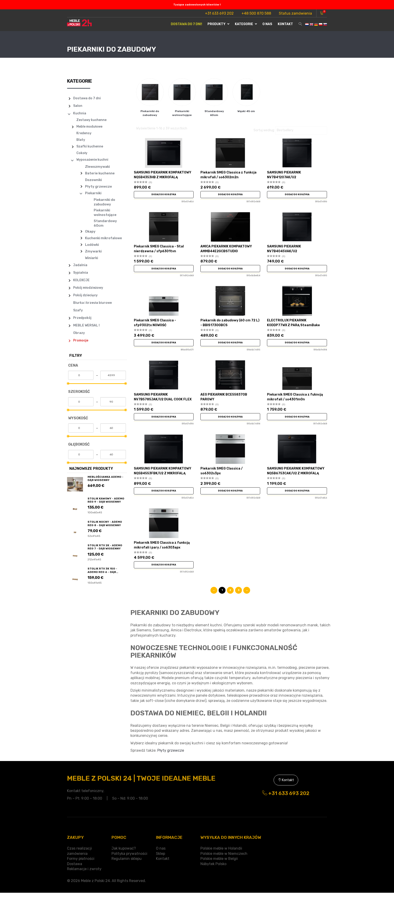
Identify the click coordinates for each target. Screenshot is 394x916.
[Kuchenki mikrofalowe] (81, 238)
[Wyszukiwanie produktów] (300, 24)
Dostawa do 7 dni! (186, 24)
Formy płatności (80, 858)
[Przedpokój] (69, 318)
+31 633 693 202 (219, 13)
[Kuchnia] (69, 114)
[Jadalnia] (69, 265)
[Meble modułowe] (72, 127)
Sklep (160, 853)
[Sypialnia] (69, 273)
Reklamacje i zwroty (84, 869)
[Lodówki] (81, 245)
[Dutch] (307, 24)
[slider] (68, 383)
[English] (311, 24)
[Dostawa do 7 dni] (69, 99)
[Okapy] (81, 231)
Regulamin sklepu (126, 858)
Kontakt (285, 24)
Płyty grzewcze (170, 750)
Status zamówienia (295, 13)
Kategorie (244, 24)
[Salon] (69, 106)
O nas (267, 24)
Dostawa (74, 864)
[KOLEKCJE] (69, 280)
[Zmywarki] (81, 251)
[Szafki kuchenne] (72, 147)
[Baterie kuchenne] (81, 173)
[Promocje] (69, 341)
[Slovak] (325, 24)
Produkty (216, 24)
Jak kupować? (123, 848)
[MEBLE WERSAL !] (69, 326)
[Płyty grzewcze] (81, 186)
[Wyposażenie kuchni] (72, 160)
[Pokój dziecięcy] (69, 296)
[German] (316, 24)
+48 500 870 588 (256, 13)
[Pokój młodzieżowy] (69, 288)
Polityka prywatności (129, 853)
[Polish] (320, 24)
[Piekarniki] (81, 193)
